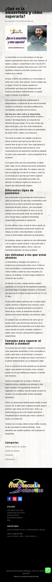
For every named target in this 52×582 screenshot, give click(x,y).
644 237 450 (17, 534)
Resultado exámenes (14, 517)
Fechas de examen (12, 451)
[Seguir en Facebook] (9, 499)
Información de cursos (15, 510)
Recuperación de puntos (16, 513)
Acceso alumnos (13, 515)
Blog (8, 520)
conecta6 (11, 21)
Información (29, 21)
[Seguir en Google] (20, 499)
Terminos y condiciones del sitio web (26, 576)
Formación (9, 455)
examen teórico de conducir (15, 447)
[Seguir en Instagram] (14, 499)
